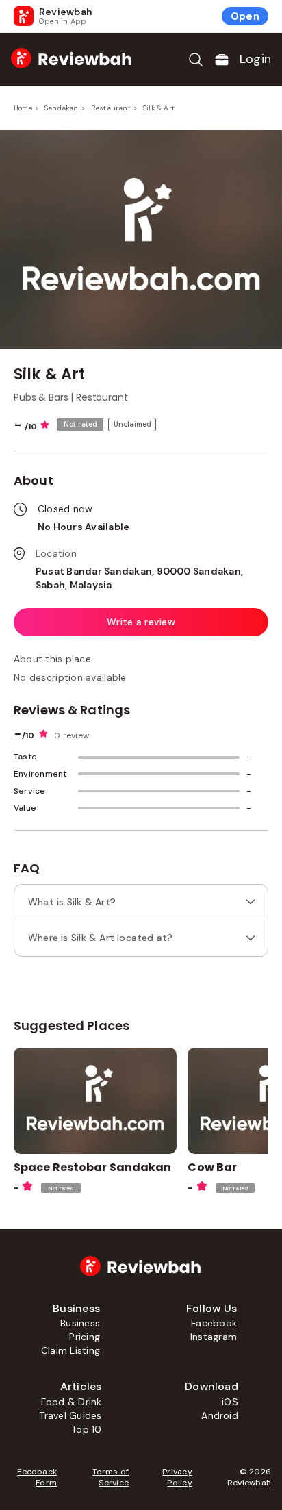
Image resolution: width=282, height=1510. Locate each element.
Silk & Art (159, 107)
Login (255, 59)
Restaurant (111, 107)
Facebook (214, 1323)
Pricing (84, 1337)
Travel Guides (70, 1415)
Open (245, 16)
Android (219, 1415)
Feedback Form (37, 1477)
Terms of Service (110, 1477)
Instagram (213, 1337)
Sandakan (61, 107)
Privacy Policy (177, 1477)
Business (80, 1323)
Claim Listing (70, 1350)
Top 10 (86, 1429)
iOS (230, 1402)
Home (23, 107)
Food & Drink (71, 1402)
